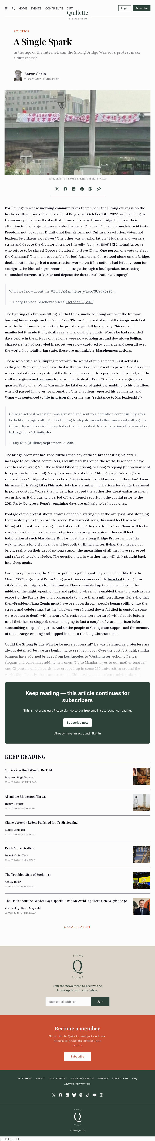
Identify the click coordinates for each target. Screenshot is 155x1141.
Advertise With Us (77, 1084)
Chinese (78, 674)
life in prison (55, 397)
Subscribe (142, 8)
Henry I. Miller (14, 803)
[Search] (13, 8)
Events (36, 8)
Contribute (54, 8)
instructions (42, 379)
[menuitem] (23, 8)
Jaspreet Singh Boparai (19, 777)
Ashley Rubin (13, 881)
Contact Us (120, 1078)
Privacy (103, 1078)
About (40, 1078)
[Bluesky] (74, 1095)
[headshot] (18, 75)
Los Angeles (74, 656)
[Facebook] (60, 1095)
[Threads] (81, 1095)
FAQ (134, 1078)
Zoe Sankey (12, 908)
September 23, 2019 (58, 443)
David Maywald (31, 908)
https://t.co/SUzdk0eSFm (93, 291)
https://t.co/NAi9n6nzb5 (30, 432)
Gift (70, 8)
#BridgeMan (60, 291)
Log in (124, 8)
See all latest (77, 927)
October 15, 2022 (79, 302)
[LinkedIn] (67, 1095)
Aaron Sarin (35, 73)
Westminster (100, 656)
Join (100, 1001)
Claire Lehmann (15, 829)
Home (23, 8)
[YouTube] (94, 1095)
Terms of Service (81, 1078)
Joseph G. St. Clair (16, 855)
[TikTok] (87, 1095)
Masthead (25, 1078)
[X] (53, 1095)
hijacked (115, 579)
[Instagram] (101, 1095)
